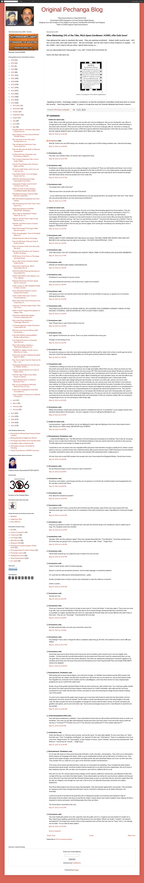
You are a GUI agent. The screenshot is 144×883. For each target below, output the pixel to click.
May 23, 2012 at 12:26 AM (58, 709)
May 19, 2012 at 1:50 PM (57, 326)
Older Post (131, 835)
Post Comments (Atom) (64, 839)
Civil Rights (14, 538)
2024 (13, 66)
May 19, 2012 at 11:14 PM (58, 530)
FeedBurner (76, 863)
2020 (13, 78)
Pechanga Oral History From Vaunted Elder (25, 441)
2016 (13, 90)
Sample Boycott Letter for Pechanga (24, 238)
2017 (13, 87)
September (17, 115)
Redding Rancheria (17, 555)
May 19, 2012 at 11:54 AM (58, 134)
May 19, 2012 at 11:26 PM (58, 544)
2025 (13, 63)
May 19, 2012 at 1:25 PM (57, 243)
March (15, 403)
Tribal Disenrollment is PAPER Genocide (24, 450)
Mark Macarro (15, 540)
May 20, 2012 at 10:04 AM (58, 587)
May (14, 127)
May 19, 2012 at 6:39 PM (57, 459)
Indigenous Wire (16, 519)
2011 (13, 413)
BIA (11, 530)
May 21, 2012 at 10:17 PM (58, 645)
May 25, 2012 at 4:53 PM (57, 826)
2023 (13, 69)
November (16, 108)
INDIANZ (13, 516)
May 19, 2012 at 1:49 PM (57, 314)
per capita (13, 561)
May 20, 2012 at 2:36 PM (57, 618)
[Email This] (77, 110)
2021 (13, 75)
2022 (13, 72)
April (14, 400)
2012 (13, 103)
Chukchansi (14, 535)
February (16, 406)
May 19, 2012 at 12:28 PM (58, 146)
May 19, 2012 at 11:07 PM (58, 515)
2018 (13, 84)
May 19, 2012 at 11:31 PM (58, 557)
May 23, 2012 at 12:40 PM (58, 744)
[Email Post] (73, 109)
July (14, 121)
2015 (13, 94)
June (15, 124)
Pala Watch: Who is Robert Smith (22, 443)
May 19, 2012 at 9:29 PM (57, 486)
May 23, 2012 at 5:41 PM (57, 807)
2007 (13, 425)
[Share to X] (81, 110)
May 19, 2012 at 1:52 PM (57, 343)
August (15, 118)
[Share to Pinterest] (85, 110)
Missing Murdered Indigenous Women (23, 438)
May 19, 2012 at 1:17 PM (57, 201)
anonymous (52, 141)
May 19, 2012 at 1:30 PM (57, 268)
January (16, 409)
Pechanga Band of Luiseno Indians (22, 550)
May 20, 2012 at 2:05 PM (57, 599)
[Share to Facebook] (83, 110)
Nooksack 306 (15, 543)
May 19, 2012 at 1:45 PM (57, 299)
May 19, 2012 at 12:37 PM (58, 159)
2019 (13, 81)
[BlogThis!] (79, 110)
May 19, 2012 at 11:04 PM (58, 498)
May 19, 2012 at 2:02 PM (57, 400)
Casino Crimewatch (17, 532)
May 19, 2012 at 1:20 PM (57, 229)
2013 (13, 100)
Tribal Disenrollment (17, 558)
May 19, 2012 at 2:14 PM (57, 415)
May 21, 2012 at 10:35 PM (58, 666)
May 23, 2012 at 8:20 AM (57, 726)
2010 (13, 416)
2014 (13, 97)
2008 (13, 422)
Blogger (76, 870)
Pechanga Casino (16, 553)
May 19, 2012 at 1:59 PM (57, 357)
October (16, 112)
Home (91, 835)
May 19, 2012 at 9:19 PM (57, 472)
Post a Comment (55, 831)
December (16, 105)
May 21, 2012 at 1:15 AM (57, 630)
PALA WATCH (15, 522)
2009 (13, 419)
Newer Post (51, 835)
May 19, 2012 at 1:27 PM (57, 255)
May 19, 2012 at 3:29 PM (57, 429)
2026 (13, 60)
